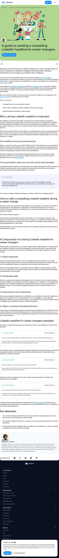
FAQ (4, 533)
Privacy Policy (6, 538)
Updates (5, 475)
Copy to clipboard (49, 333)
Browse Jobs (6, 524)
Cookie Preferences (19, 553)
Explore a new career (9, 55)
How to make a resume (8, 493)
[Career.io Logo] (7, 2)
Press (4, 478)
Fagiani (55, 59)
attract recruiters (5, 97)
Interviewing (6, 515)
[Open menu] (55, 2)
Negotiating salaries (7, 501)
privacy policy (45, 548)
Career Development (8, 521)
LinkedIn (5, 83)
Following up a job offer (9, 504)
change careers (46, 78)
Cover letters (6, 513)
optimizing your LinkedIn (18, 86)
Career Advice (5, 7)
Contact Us (5, 530)
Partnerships (6, 481)
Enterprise (5, 484)
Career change (12, 7)
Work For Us (6, 486)
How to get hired (7, 498)
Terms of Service (7, 536)
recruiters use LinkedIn (23, 182)
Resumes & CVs (6, 510)
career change (37, 86)
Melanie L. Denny (12, 40)
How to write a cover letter (9, 495)
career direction (19, 157)
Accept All (8, 553)
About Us (5, 473)
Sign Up (48, 2)
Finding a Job (6, 518)
